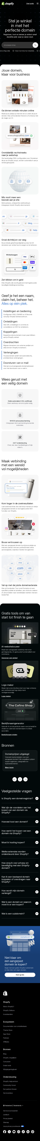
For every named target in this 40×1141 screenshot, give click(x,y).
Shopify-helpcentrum (10, 1081)
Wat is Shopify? (8, 1006)
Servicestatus (8, 1093)
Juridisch (6, 1115)
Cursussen (6, 1062)
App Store (6, 1034)
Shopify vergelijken (9, 1058)
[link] (35, 45)
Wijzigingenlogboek (10, 1069)
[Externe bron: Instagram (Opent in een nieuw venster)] (18, 1131)
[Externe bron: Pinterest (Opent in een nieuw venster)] (32, 1131)
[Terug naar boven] (5, 993)
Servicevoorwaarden (10, 1111)
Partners (6, 1038)
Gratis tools (7, 1065)
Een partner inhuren (10, 1089)
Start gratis (20, 975)
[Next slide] (25, 779)
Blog (4, 1054)
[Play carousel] (20, 779)
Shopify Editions (9, 1010)
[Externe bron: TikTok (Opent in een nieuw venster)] (23, 1131)
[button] (37, 3)
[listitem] (20, 760)
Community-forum (9, 1085)
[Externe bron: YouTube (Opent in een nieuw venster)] (14, 1131)
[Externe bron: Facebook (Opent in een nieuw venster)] (4, 1131)
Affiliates (6, 1042)
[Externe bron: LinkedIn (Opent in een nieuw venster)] (28, 1131)
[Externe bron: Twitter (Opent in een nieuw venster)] (9, 1131)
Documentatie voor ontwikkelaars (15, 1026)
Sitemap (6, 1122)
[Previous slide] (14, 779)
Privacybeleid (8, 1118)
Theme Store (7, 1030)
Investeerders (8, 1014)
